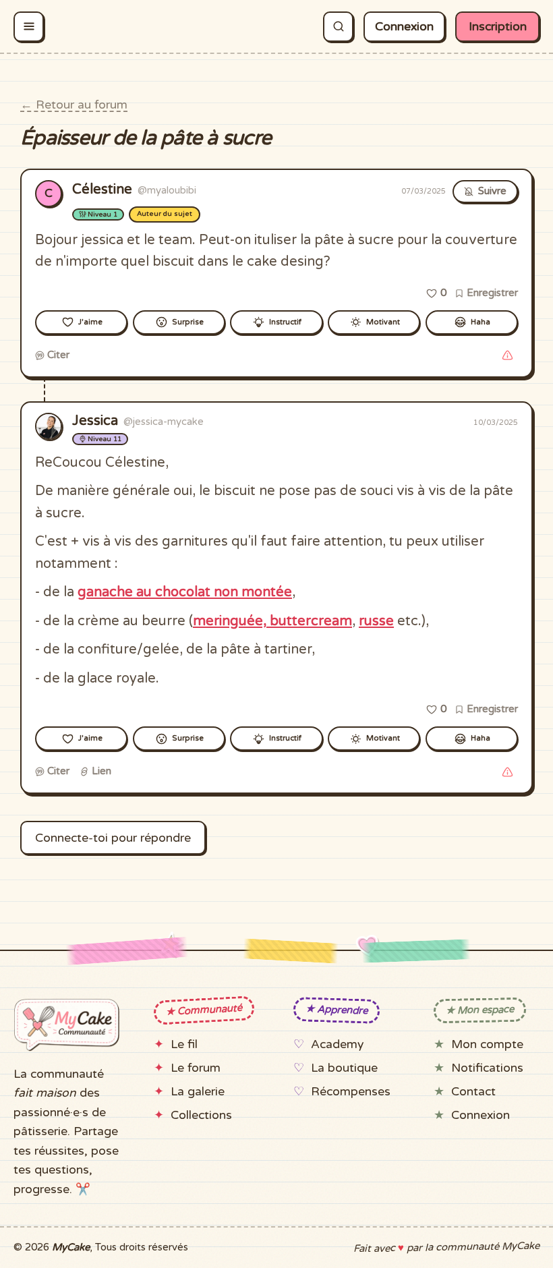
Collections (201, 1115)
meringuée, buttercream (272, 621)
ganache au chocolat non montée (185, 592)
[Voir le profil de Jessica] (48, 426)
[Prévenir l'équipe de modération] (507, 355)
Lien (100, 771)
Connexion (404, 27)
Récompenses (350, 1092)
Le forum (196, 1068)
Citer (57, 355)
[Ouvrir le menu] (28, 26)
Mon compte (487, 1044)
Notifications (487, 1068)
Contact (473, 1092)
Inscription (498, 27)
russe (376, 621)
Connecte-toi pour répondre (113, 838)
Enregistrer (491, 293)
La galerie (198, 1092)
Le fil (184, 1044)
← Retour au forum (73, 105)
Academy (337, 1044)
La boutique (344, 1068)
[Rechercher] (338, 26)
